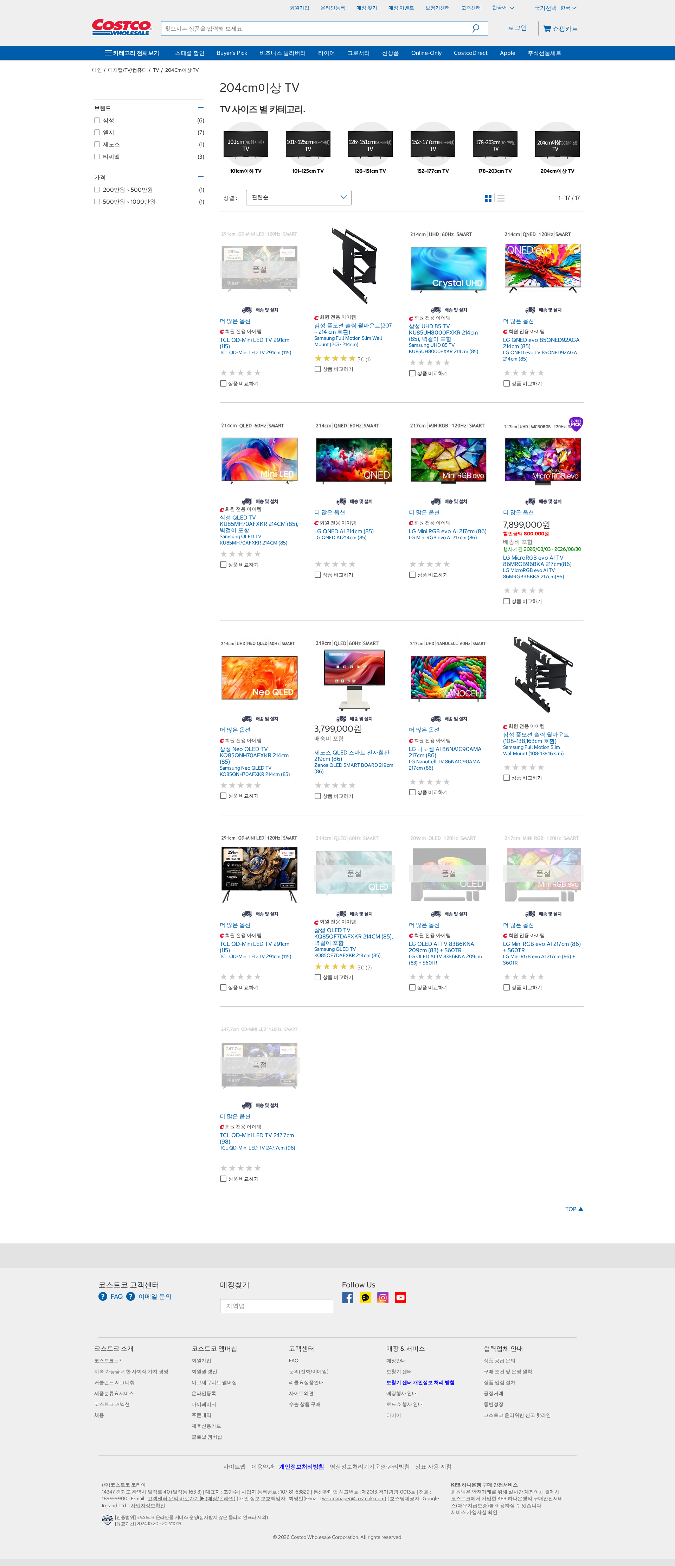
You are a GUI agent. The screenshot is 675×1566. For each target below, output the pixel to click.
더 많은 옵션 (235, 320)
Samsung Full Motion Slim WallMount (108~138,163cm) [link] (533, 750)
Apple (507, 52)
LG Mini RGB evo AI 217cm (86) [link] (443, 537)
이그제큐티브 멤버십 (214, 1382)
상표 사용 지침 (433, 1466)
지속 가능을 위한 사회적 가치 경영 (131, 1371)
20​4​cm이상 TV (182, 70)
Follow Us (358, 1285)
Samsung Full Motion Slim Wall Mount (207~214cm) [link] (348, 341)
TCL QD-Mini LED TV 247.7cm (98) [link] (257, 1148)
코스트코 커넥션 (112, 1404)
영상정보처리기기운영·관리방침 (370, 1466)
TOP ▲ (574, 1208)
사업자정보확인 (148, 1505)
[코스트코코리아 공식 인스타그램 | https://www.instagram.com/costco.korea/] (383, 1300)
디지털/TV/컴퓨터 (127, 70)
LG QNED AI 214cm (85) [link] (340, 537)
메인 (97, 70)
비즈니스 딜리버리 (282, 52)
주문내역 (201, 1415)
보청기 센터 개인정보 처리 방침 (420, 1382)
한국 (565, 8)
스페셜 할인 (190, 52)
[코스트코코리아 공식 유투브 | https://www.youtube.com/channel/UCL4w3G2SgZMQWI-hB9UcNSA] (400, 1300)
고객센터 (301, 1348)
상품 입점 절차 (499, 1382)
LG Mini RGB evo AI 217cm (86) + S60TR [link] (539, 959)
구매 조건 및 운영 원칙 (508, 1371)
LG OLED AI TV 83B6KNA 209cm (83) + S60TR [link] (445, 959)
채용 (99, 1415)
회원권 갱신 (204, 1371)
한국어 (500, 7)
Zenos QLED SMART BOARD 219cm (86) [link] (353, 768)
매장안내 (396, 1360)
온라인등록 (204, 1393)
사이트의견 (301, 1393)
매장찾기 (235, 1285)
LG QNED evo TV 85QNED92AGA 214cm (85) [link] (540, 355)
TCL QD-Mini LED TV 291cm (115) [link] (255, 352)
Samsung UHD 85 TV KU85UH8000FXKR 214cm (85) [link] (443, 348)
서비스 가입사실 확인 (474, 1512)
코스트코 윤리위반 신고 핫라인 (517, 1415)
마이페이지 (204, 1404)
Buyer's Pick (232, 52)
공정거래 (493, 1393)
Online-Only (426, 52)
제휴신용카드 (206, 1426)
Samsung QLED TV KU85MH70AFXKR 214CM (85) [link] (254, 539)
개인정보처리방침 (301, 1466)
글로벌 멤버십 (207, 1437)
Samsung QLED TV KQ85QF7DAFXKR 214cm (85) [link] (347, 952)
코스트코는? (107, 1360)
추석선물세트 (544, 52)
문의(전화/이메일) (309, 1371)
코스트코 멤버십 (214, 1348)
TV (156, 70)
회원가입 (201, 1360)
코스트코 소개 (114, 1348)
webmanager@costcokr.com (353, 1498)
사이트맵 (234, 1466)
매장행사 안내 (401, 1393)
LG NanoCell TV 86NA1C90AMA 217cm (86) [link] (444, 764)
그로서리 (358, 52)
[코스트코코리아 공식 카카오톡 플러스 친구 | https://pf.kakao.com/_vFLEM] (366, 1300)
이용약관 (262, 1466)
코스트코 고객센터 (128, 1285)
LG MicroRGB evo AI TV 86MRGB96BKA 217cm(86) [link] (533, 573)
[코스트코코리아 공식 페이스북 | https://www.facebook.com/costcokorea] (348, 1300)
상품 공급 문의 (499, 1360)
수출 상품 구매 (305, 1404)
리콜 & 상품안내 (306, 1382)
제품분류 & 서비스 (114, 1393)
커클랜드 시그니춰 (114, 1382)
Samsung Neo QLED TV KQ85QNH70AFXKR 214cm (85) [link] (255, 771)
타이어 (326, 52)
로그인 (517, 28)
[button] (480, 28)
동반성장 (493, 1404)
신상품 (390, 52)
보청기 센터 (399, 1371)
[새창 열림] (108, 1522)
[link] (260, 302)
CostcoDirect (471, 52)
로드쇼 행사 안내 (404, 1404)
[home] (122, 27)
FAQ (293, 1360)
